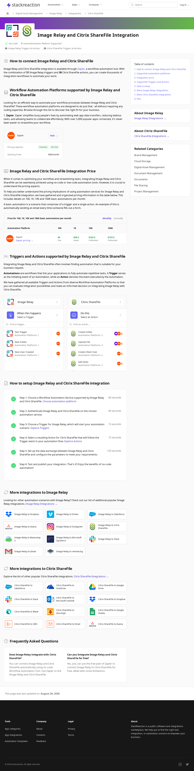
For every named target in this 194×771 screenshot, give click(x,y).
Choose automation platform (59, 401)
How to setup (143, 86)
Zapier (81, 68)
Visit (53, 135)
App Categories (12, 728)
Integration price (145, 77)
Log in (184, 4)
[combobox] (38, 302)
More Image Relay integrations (152, 90)
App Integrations (13, 735)
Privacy (71, 728)
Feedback (41, 741)
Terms (71, 735)
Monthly (107, 218)
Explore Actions (73, 441)
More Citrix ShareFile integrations (154, 94)
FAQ (139, 98)
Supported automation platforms (153, 73)
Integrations (75, 13)
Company (94, 4)
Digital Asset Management (29, 13)
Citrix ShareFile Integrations (91, 576)
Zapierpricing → (24, 240)
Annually (118, 218)
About (39, 728)
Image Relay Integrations (41, 503)
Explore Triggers (40, 428)
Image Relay (55, 13)
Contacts (40, 735)
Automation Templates (16, 741)
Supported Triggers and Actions (153, 81)
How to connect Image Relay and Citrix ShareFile (161, 69)
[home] (7, 13)
